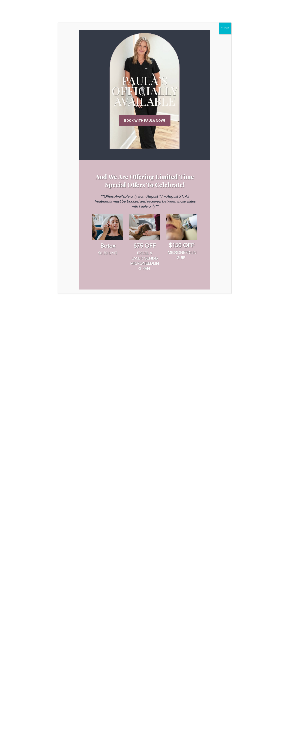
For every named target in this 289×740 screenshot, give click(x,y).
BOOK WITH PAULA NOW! (144, 120)
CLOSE (225, 28)
